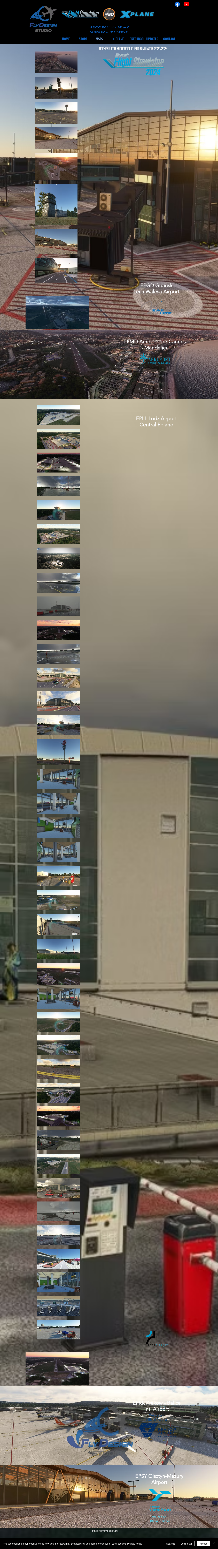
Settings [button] (170, 1543)
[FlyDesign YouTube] (186, 4)
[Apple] (80, 14)
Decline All (186, 1543)
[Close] (214, 1543)
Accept (203, 1543)
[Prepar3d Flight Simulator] (109, 14)
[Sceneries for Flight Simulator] (43, 19)
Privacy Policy (134, 1543)
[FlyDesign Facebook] (177, 4)
